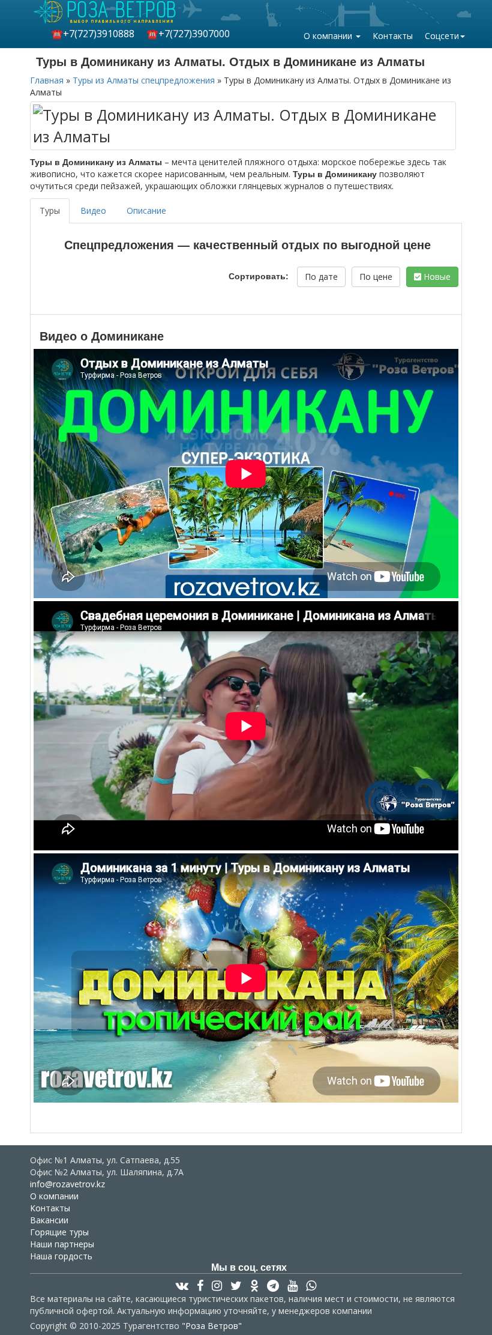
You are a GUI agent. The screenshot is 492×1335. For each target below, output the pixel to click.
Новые (436, 276)
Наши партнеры (62, 1244)
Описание (146, 210)
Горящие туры (59, 1232)
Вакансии (49, 1220)
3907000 (188, 33)
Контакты (393, 35)
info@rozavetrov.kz (67, 1184)
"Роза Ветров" (212, 1325)
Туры (50, 210)
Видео (93, 210)
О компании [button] (329, 35)
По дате (321, 276)
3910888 (92, 33)
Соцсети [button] (442, 35)
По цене (375, 276)
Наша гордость (61, 1256)
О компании (54, 1196)
